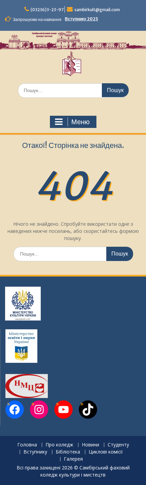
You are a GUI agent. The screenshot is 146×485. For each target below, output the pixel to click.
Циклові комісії (106, 452)
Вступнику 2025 (81, 18)
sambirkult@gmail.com (97, 9)
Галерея (73, 459)
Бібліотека (68, 452)
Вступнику (35, 452)
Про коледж (59, 445)
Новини (90, 445)
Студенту (118, 445)
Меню (80, 122)
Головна (27, 445)
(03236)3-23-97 (47, 9)
